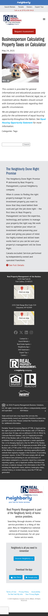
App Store (17, 577)
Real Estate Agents (23, 344)
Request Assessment (24, 31)
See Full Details (16, 265)
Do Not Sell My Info (15, 594)
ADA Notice (24, 410)
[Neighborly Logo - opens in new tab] (26, 499)
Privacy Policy (24, 592)
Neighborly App (23, 347)
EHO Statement (23, 350)
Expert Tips (39, 7)
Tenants (21, 7)
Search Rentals (9, 7)
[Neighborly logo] (24, 2)
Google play (32, 577)
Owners (29, 7)
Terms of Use (11, 592)
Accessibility (35, 592)
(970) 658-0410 (28, 10)
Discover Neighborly (22, 558)
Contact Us (23, 339)
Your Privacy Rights (32, 594)
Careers (23, 355)
